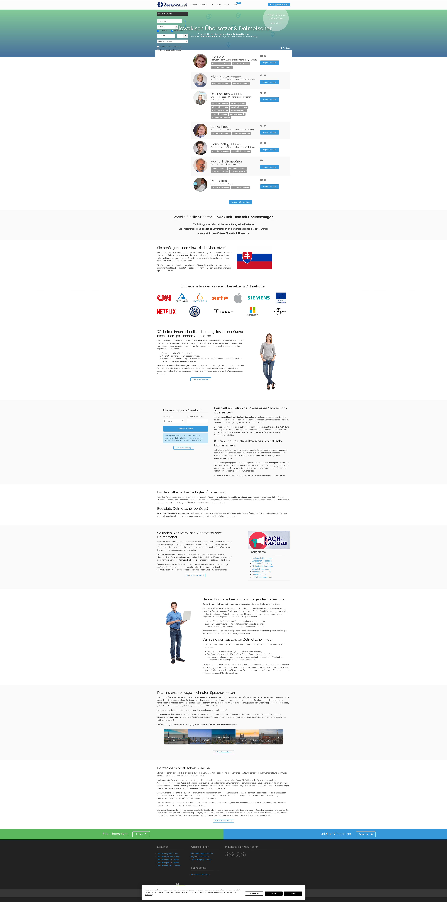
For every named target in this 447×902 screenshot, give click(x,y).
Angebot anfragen (269, 63)
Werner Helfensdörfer (226, 161)
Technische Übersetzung (262, 563)
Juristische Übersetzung (262, 561)
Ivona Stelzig (220, 144)
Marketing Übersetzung (261, 572)
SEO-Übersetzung (259, 574)
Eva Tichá (217, 57)
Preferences (254, 893)
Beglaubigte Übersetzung (262, 558)
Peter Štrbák (219, 181)
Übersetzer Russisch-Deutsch (168, 860)
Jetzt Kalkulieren (185, 428)
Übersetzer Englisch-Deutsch (167, 854)
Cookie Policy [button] (195, 892)
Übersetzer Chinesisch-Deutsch (168, 866)
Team (226, 5)
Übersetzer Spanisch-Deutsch (168, 863)
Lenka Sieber (220, 126)
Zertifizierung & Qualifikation (201, 860)
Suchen (139, 834)
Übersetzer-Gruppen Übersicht (202, 854)
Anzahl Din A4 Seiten (195, 417)
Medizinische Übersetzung (262, 566)
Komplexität (168, 417)
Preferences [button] (148, 895)
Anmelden (363, 834)
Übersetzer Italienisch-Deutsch (168, 857)
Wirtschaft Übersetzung (261, 569)
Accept (293, 893)
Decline (273, 893)
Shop (235, 5)
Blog (219, 5)
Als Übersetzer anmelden (279, 4)
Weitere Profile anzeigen (241, 202)
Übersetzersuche (198, 5)
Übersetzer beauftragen (201, 379)
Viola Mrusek (220, 76)
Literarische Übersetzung (262, 577)
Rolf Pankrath (220, 94)
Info (211, 5)
